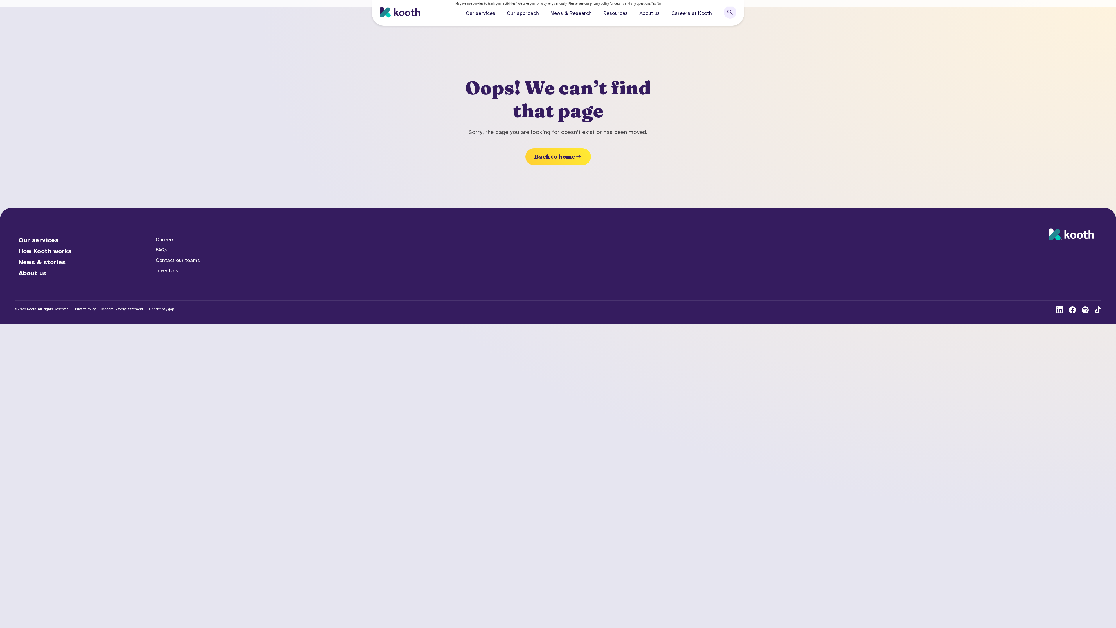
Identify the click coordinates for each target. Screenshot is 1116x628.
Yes (653, 3)
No (659, 3)
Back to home (554, 156)
